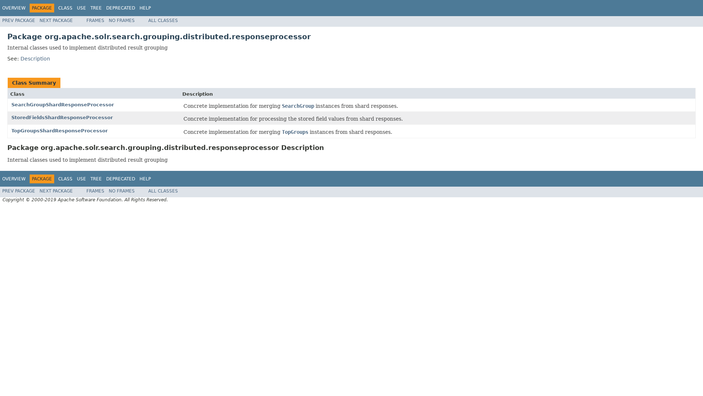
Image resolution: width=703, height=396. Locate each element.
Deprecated (120, 8)
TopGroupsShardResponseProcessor (59, 130)
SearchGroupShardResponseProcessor (62, 104)
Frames (95, 20)
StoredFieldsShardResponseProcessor (62, 117)
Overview (14, 8)
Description (35, 59)
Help (145, 8)
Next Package (56, 20)
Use (81, 8)
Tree (96, 8)
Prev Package (18, 20)
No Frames (122, 20)
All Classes (163, 20)
